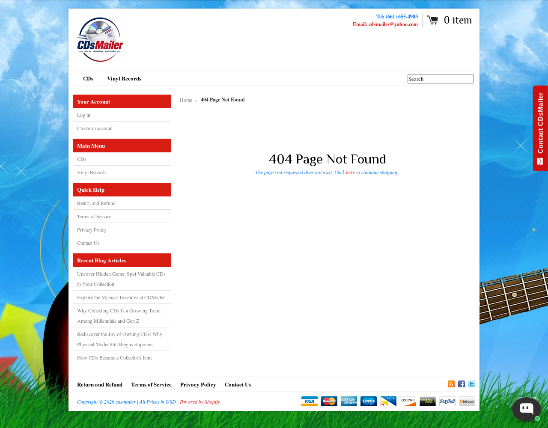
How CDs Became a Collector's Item (114, 357)
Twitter (471, 382)
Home (186, 99)
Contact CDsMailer (540, 125)
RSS (451, 382)
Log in (83, 114)
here (350, 172)
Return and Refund (96, 202)
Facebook (461, 382)
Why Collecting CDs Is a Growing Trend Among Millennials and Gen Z (119, 315)
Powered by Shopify (200, 401)
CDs (81, 158)
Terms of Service (94, 216)
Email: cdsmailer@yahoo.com (385, 24)
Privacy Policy (92, 229)
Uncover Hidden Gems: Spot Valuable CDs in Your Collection (121, 278)
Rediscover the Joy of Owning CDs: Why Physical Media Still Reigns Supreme (119, 339)
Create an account (95, 128)
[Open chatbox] (526, 409)
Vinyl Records (92, 172)
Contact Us (88, 242)
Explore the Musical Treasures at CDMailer (121, 297)
